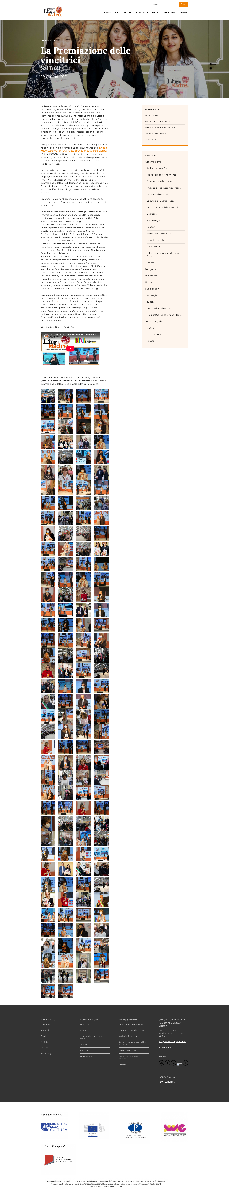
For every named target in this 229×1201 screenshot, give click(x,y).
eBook (150, 302)
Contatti (184, 12)
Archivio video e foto (157, 168)
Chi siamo (106, 12)
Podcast (156, 12)
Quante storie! (154, 246)
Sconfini (151, 263)
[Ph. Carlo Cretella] (65, 403)
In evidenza (151, 276)
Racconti (151, 341)
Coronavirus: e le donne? (160, 181)
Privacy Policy (165, 1047)
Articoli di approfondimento (161, 175)
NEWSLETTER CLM (167, 1082)
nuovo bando (63, 301)
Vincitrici (128, 12)
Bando (117, 12)
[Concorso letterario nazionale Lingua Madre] (53, 18)
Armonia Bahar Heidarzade (157, 121)
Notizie (148, 282)
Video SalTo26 (151, 116)
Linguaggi (152, 214)
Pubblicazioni (142, 12)
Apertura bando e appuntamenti (160, 127)
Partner (44, 1048)
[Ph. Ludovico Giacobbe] (101, 403)
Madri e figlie (153, 220)
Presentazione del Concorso (161, 233)
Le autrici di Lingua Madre (160, 201)
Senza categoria (153, 321)
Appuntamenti (170, 12)
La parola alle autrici (157, 194)
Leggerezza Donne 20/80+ (157, 133)
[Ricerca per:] (164, 4)
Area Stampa (47, 1054)
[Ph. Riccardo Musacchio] (48, 403)
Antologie (152, 295)
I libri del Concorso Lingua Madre (164, 315)
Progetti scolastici (156, 240)
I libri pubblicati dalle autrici (163, 207)
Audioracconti (154, 334)
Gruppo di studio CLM (158, 308)
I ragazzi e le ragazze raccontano (164, 188)
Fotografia (150, 269)
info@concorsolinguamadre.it (172, 1041)
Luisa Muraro (151, 139)
